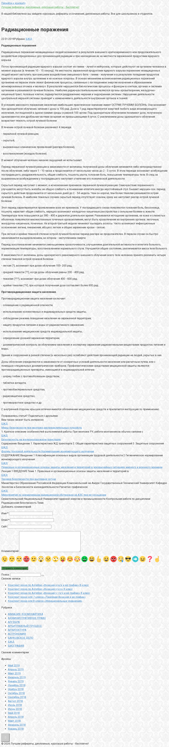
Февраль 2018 (17, 724)
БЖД (29, 39)
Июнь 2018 (15, 709)
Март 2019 (14, 673)
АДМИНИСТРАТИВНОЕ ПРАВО (27, 618)
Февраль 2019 (17, 677)
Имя (4, 513)
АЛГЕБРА (14, 622)
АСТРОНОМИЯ (17, 633)
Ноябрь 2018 (16, 689)
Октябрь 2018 (16, 693)
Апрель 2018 (16, 717)
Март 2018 (14, 720)
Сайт (4, 526)
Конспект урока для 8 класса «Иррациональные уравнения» (45, 601)
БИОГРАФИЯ (16, 645)
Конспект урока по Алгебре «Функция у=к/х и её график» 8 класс (48, 585)
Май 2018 (14, 713)
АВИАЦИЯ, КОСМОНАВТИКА (25, 614)
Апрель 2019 (16, 669)
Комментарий (9, 551)
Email (5, 519)
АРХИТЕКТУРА (17, 630)
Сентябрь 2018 (17, 697)
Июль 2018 (15, 705)
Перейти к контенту (13, 3)
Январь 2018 (16, 728)
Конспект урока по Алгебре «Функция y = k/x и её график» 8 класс (49, 593)
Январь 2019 (16, 681)
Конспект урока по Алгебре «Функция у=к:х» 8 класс (40, 589)
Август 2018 (15, 701)
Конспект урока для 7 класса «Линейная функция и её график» (47, 597)
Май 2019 (14, 665)
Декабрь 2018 (16, 685)
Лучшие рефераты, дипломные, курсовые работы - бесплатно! (40, 7)
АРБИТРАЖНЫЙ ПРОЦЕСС (25, 626)
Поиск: (5, 574)
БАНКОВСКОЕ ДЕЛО (20, 637)
